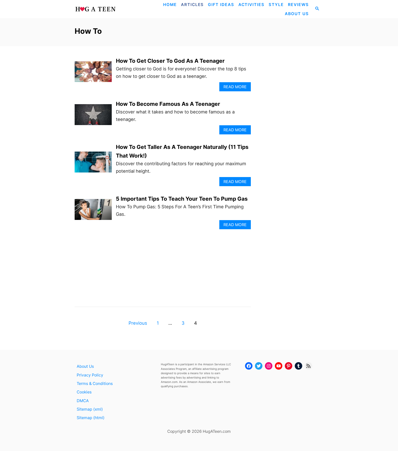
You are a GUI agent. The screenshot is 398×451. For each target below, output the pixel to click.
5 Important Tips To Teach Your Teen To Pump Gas (182, 198)
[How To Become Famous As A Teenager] (93, 117)
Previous (138, 323)
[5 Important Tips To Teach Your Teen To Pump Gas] (93, 211)
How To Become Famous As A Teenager (168, 104)
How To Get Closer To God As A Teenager (170, 61)
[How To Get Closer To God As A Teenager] (93, 74)
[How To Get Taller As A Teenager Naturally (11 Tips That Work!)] (93, 164)
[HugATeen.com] (105, 9)
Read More (236, 87)
